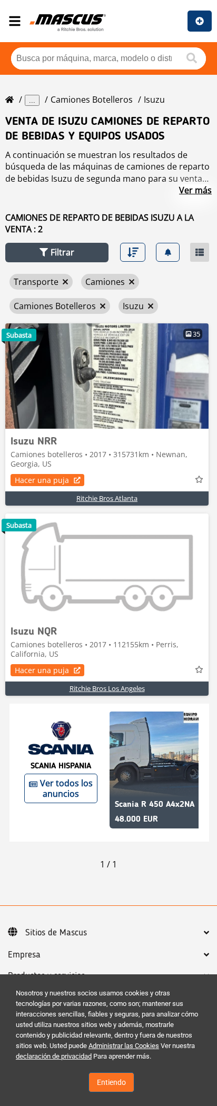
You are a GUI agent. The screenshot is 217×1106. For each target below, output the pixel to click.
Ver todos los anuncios (66, 788)
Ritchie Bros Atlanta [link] (106, 498)
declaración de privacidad (54, 1056)
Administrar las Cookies (123, 1046)
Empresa (24, 955)
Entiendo (111, 1082)
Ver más (195, 190)
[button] (56, 252)
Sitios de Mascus (56, 932)
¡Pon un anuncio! (200, 21)
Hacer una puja (42, 480)
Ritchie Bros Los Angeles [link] (107, 688)
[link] (107, 376)
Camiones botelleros (92, 99)
